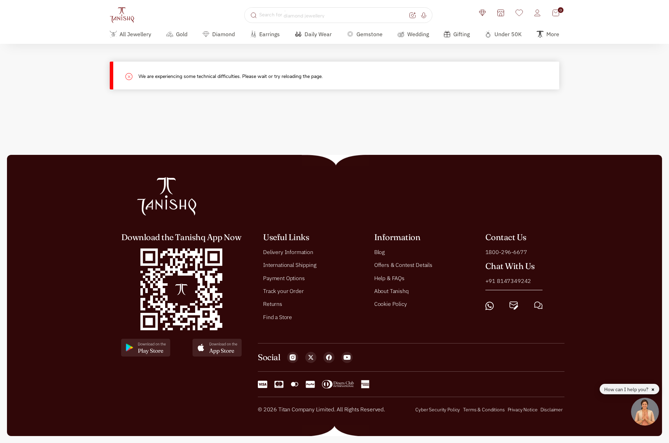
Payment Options (284, 278)
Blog (379, 251)
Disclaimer (551, 409)
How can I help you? (626, 389)
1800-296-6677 (506, 251)
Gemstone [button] (369, 34)
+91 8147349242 (508, 280)
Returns (272, 304)
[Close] (131, 75)
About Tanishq (391, 290)
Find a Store (277, 317)
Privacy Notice (523, 409)
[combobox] (333, 15)
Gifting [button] (461, 34)
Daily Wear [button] (318, 34)
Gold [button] (181, 34)
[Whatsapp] (489, 305)
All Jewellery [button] (135, 34)
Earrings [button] (269, 34)
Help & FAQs (389, 278)
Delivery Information (288, 251)
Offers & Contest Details (403, 264)
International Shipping (289, 264)
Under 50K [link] (508, 34)
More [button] (552, 34)
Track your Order (283, 290)
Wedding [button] (418, 34)
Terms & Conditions (484, 409)
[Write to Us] (513, 305)
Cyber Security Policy (437, 409)
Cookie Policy (390, 304)
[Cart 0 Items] (555, 12)
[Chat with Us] (538, 305)
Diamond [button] (223, 34)
